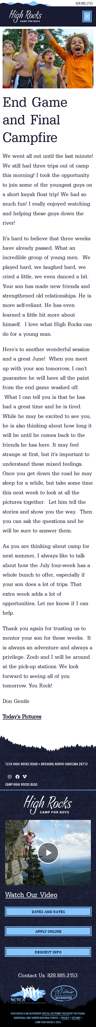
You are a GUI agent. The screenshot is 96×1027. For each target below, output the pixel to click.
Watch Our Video (31, 895)
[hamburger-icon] (87, 16)
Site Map (76, 1018)
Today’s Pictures (22, 716)
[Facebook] (17, 776)
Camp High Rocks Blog (21, 784)
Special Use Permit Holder (56, 1013)
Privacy (65, 1018)
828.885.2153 (84, 3)
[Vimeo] (25, 776)
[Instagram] (9, 776)
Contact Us (31, 975)
